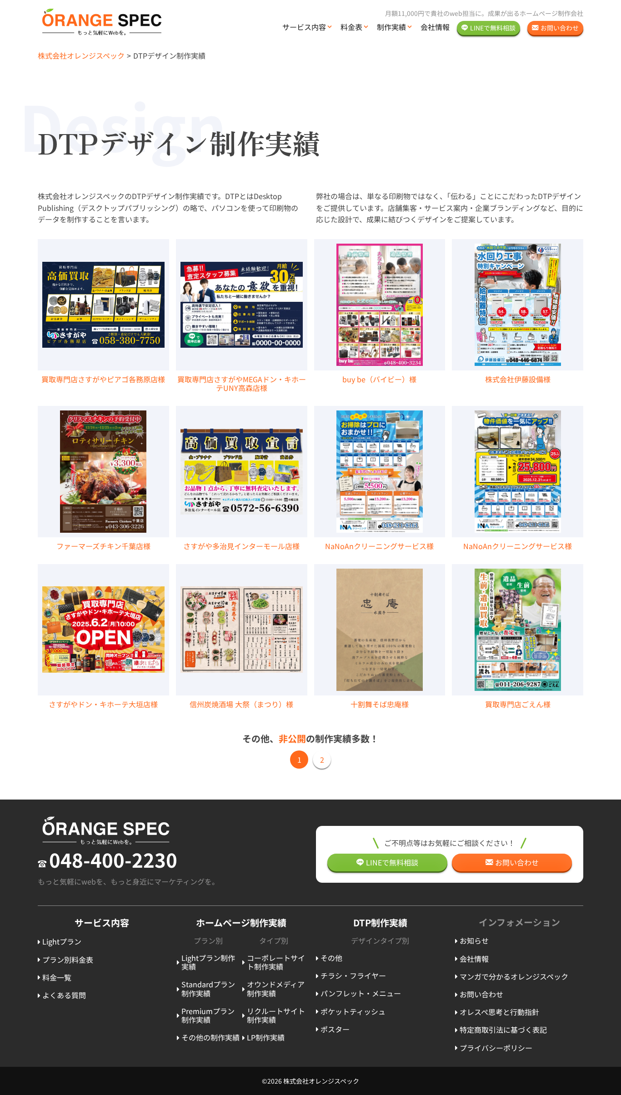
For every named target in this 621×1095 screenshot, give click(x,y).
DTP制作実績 (380, 922)
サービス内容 (304, 26)
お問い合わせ (481, 994)
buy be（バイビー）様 (379, 379)
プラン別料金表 (67, 959)
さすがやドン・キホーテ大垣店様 (103, 704)
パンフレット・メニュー (361, 993)
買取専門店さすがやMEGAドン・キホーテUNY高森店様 (241, 383)
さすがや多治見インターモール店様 (241, 545)
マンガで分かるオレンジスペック (514, 976)
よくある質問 (64, 995)
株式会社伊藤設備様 (518, 379)
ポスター (335, 1029)
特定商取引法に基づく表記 (503, 1029)
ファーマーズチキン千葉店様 (103, 545)
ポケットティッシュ (353, 1011)
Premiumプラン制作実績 (208, 1015)
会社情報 (435, 26)
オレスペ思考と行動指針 (499, 1011)
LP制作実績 (266, 1037)
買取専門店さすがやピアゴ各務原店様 (103, 379)
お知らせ (474, 940)
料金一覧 (56, 977)
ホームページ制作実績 (241, 922)
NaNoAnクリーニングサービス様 (379, 545)
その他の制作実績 (210, 1037)
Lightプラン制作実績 (208, 962)
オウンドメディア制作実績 (276, 988)
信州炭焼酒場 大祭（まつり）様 (241, 704)
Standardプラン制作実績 (208, 988)
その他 (331, 957)
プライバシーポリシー (496, 1047)
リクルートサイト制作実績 (276, 1015)
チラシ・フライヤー (353, 975)
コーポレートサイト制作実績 (276, 962)
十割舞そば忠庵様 (380, 704)
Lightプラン (61, 941)
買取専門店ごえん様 (518, 704)
